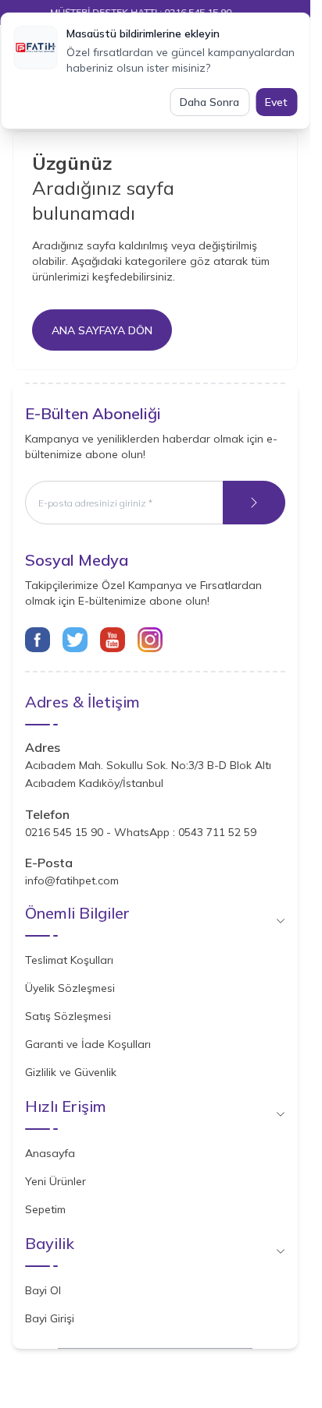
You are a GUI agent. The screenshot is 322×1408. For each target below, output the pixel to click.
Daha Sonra (209, 102)
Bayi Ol (43, 1290)
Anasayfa (50, 1153)
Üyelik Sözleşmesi (70, 988)
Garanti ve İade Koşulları (88, 1044)
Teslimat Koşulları (69, 960)
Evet (276, 102)
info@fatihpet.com (72, 880)
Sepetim (45, 1209)
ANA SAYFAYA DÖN (102, 330)
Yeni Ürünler (55, 1181)
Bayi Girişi (49, 1318)
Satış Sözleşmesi (68, 1016)
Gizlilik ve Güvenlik (70, 1072)
